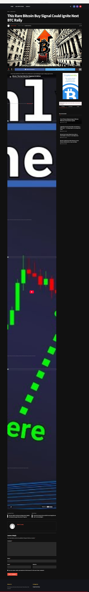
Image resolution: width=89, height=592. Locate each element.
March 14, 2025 (20, 25)
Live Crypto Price (19, 6)
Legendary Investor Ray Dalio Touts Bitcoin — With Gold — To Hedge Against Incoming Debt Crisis (70, 128)
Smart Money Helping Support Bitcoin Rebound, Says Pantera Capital (69, 119)
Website (34, 564)
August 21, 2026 (64, 122)
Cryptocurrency (12, 11)
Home (12, 6)
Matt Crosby (13, 25)
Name (9, 558)
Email (9, 564)
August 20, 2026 (64, 143)
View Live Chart (29, 103)
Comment (10, 541)
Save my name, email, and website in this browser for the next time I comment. (26, 570)
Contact (28, 6)
